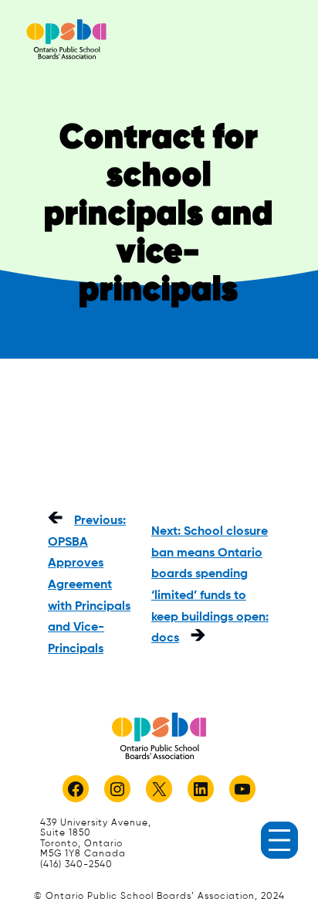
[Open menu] (279, 840)
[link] (66, 39)
